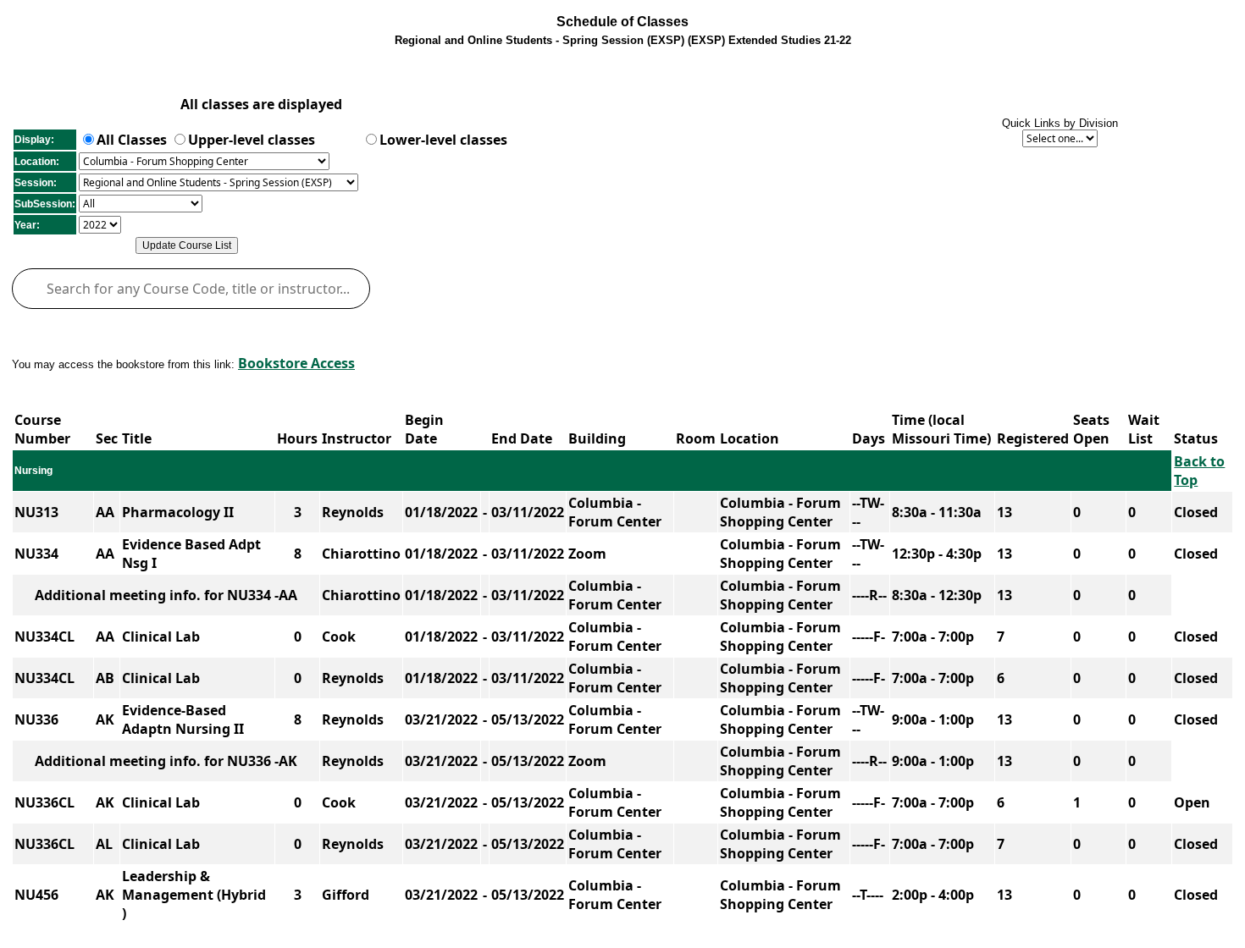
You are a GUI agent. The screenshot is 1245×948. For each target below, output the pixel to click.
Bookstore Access (296, 363)
